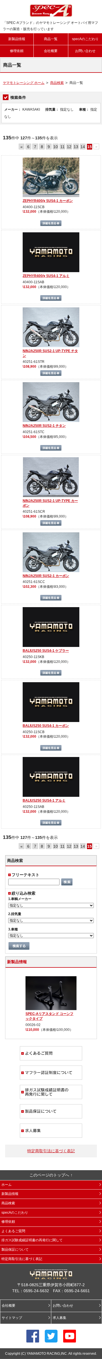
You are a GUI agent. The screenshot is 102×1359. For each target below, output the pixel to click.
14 (82, 146)
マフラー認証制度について (51, 1073)
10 (55, 146)
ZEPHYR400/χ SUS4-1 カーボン (48, 201)
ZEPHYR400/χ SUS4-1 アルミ (46, 276)
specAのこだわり (85, 39)
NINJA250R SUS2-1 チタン (44, 426)
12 (69, 146)
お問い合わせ (85, 51)
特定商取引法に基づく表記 (51, 1151)
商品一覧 (51, 39)
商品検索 (57, 83)
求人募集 (51, 1131)
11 (62, 146)
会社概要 (51, 51)
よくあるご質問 (51, 1053)
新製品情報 (16, 39)
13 (76, 146)
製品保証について (51, 1111)
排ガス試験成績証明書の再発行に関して (51, 1092)
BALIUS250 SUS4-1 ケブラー (46, 651)
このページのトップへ (49, 1175)
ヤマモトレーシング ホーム (23, 83)
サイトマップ (12, 1318)
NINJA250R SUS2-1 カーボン (46, 576)
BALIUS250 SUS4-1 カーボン (46, 726)
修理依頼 (17, 51)
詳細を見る (50, 223)
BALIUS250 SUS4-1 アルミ (44, 800)
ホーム (6, 1185)
